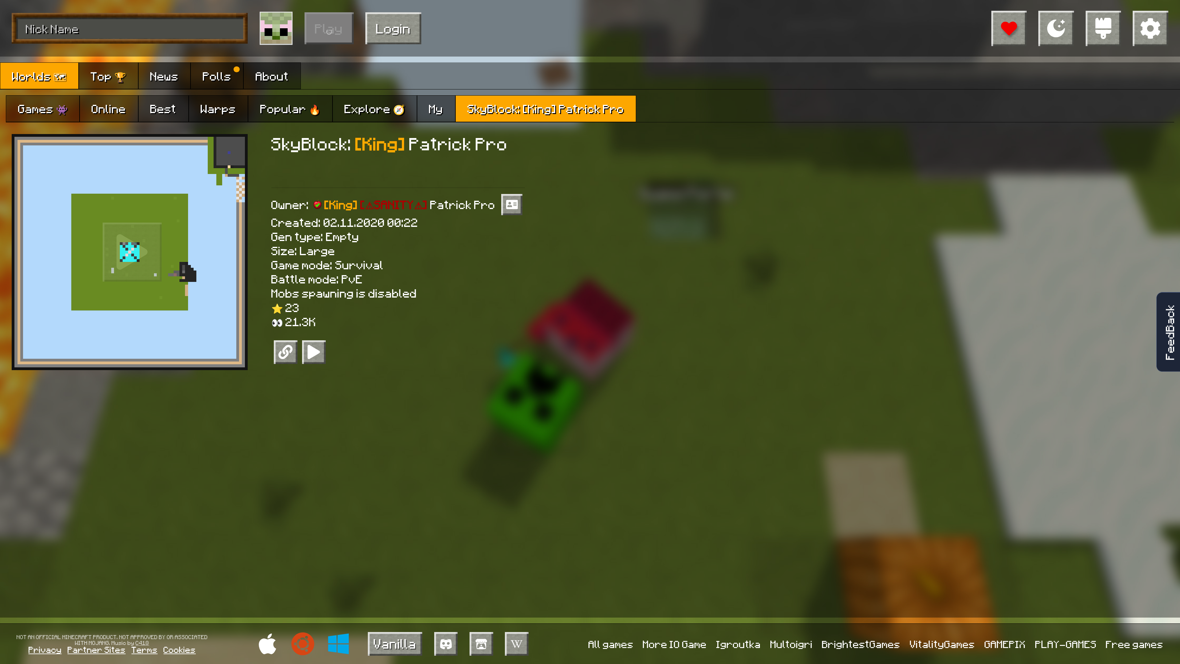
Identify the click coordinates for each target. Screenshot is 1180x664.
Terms (145, 649)
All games (611, 643)
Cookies (179, 649)
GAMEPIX (1005, 643)
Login (393, 28)
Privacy (45, 649)
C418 (142, 643)
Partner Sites (97, 649)
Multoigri (791, 643)
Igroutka (738, 643)
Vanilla (395, 643)
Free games (1134, 643)
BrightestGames (861, 643)
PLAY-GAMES (1066, 643)
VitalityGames (942, 643)
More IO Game (675, 643)
